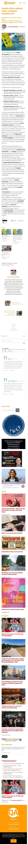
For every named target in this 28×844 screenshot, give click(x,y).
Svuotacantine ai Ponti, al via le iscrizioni (12, 551)
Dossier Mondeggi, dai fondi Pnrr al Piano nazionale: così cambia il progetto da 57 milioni (12, 683)
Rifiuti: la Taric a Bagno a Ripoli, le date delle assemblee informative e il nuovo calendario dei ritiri (17, 238)
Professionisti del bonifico (9, 763)
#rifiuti (12, 265)
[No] (25, 838)
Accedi (23, 336)
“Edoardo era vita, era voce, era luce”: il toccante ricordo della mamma (12, 707)
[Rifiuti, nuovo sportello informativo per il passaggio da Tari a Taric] (6, 248)
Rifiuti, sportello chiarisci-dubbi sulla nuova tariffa (6, 237)
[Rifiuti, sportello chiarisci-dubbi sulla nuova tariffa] (6, 232)
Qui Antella (14, 263)
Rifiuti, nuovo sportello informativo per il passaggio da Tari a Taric (6, 253)
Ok (13, 841)
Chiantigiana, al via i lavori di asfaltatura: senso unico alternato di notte (12, 573)
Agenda (10, 263)
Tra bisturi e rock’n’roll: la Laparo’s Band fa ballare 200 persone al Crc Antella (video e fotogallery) (12, 730)
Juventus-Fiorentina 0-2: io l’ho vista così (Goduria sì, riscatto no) (12, 776)
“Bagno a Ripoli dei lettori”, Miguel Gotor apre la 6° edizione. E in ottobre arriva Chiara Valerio (13, 510)
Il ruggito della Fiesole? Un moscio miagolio (13, 772)
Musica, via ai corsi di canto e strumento (12, 533)
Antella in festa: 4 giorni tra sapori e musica (13, 609)
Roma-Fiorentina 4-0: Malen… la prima (12, 765)
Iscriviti (4, 756)
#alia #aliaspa (7, 265)
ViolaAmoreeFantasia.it (9, 761)
